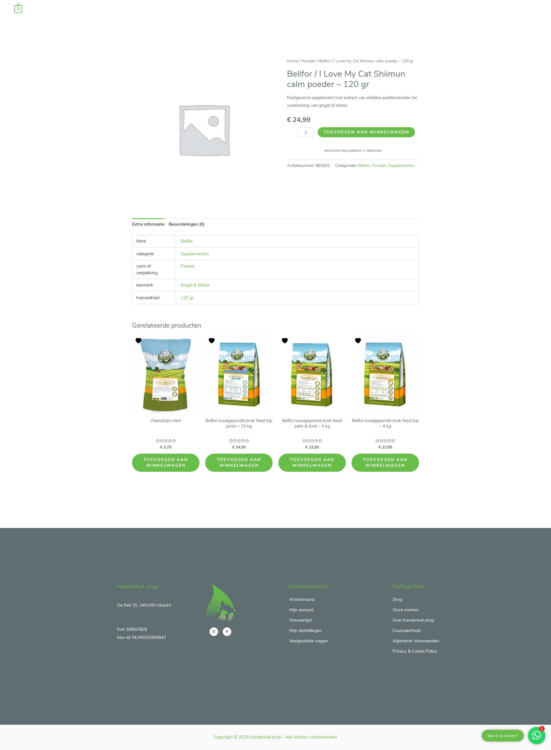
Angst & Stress (195, 285)
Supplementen (401, 165)
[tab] (148, 224)
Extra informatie (148, 224)
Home (292, 61)
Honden (308, 61)
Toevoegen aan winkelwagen (366, 132)
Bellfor (364, 165)
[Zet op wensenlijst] (139, 340)
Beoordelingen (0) (187, 224)
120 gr (187, 298)
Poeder (188, 266)
